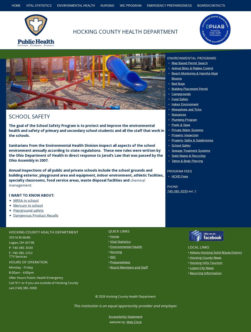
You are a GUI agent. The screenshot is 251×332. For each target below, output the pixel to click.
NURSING (107, 5)
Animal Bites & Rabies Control (192, 68)
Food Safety (180, 99)
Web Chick (134, 322)
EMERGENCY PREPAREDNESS (169, 5)
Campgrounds (181, 94)
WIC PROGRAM (130, 5)
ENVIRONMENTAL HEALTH (76, 5)
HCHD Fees (180, 176)
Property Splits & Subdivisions (192, 140)
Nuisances (179, 114)
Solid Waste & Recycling (188, 156)
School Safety (181, 145)
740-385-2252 (22, 253)
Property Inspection (185, 135)
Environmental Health (126, 247)
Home (114, 236)
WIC (113, 257)
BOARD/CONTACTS (211, 5)
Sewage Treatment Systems (191, 150)
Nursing (116, 252)
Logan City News (202, 268)
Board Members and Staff (129, 267)
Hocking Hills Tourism (206, 263)
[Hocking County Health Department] (36, 30)
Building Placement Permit (190, 89)
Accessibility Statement (125, 317)
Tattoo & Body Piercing (187, 161)
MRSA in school (26, 200)
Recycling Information (206, 273)
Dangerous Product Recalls (35, 215)
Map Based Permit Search (190, 63)
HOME (16, 5)
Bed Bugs (178, 84)
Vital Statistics (120, 241)
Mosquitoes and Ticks (187, 109)
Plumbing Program (184, 120)
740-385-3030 (177, 191)
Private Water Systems (187, 130)
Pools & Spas (181, 125)
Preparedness (120, 262)
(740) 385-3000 (26, 288)
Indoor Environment (185, 104)
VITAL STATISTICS (39, 5)
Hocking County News (205, 257)
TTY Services (18, 256)
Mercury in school (28, 205)
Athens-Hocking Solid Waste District (216, 252)
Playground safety (28, 210)
